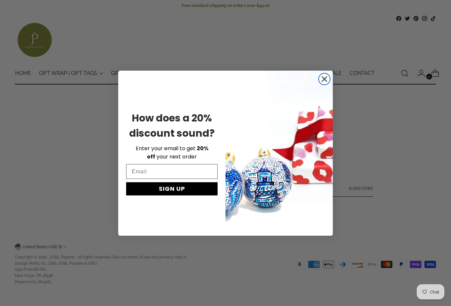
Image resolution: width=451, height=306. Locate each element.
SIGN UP (172, 189)
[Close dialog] (324, 79)
